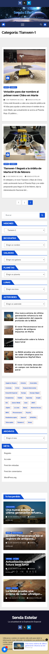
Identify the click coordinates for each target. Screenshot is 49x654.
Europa (23, 393)
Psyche (28, 412)
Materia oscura (36, 407)
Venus (30, 422)
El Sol (17, 388)
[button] (41, 24)
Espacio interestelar (29, 388)
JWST (33, 403)
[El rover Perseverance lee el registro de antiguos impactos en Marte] (8, 330)
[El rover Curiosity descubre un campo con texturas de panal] (8, 368)
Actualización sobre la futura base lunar (20, 563)
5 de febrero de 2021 (15, 100)
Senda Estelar (24, 12)
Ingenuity (29, 398)
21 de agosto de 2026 (17, 543)
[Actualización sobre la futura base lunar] (8, 342)
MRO (7, 412)
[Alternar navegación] (22, 25)
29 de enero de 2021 (14, 176)
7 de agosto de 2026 (16, 598)
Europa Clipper (35, 393)
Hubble (20, 398)
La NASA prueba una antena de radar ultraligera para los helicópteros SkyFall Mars (29, 354)
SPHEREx (33, 417)
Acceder (7, 459)
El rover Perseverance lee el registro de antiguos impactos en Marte (29, 329)
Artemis (23, 383)
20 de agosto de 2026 (17, 569)
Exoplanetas (10, 398)
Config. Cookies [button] (9, 649)
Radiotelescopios (11, 417)
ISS (7, 403)
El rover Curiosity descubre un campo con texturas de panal (28, 367)
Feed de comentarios (13, 471)
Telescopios (9, 422)
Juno (25, 403)
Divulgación (10, 506)
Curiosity (9, 388)
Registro (7, 453)
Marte (6, 87)
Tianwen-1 (13, 87)
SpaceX (23, 417)
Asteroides (33, 383)
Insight (38, 398)
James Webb (16, 403)
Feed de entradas (11, 465)
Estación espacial (11, 393)
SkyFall (14, 588)
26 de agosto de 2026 (17, 517)
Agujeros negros (11, 383)
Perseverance (17, 412)
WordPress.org (10, 477)
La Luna (16, 407)
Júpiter (8, 407)
